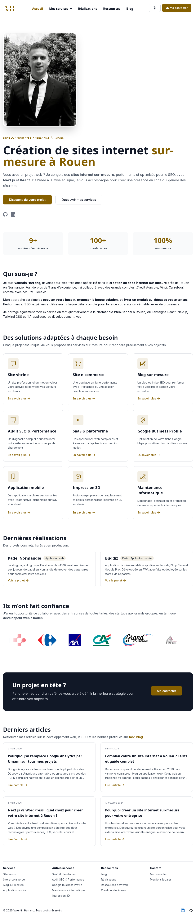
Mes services (58, 9)
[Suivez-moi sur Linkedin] (183, 910)
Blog (129, 9)
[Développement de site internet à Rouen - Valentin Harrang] (9, 8)
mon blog (136, 737)
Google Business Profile (67, 884)
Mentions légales (161, 879)
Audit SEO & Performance (68, 879)
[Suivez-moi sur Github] (191, 910)
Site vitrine (9, 874)
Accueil (37, 9)
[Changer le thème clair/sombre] (155, 8)
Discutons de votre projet (27, 200)
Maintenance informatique (68, 890)
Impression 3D (61, 895)
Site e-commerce (14, 879)
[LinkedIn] (13, 214)
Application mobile (14, 890)
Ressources (111, 9)
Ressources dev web (114, 884)
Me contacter (179, 7)
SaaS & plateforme (64, 874)
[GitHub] (5, 214)
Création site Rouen (113, 890)
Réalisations (87, 9)
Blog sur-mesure (13, 884)
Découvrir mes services (79, 200)
